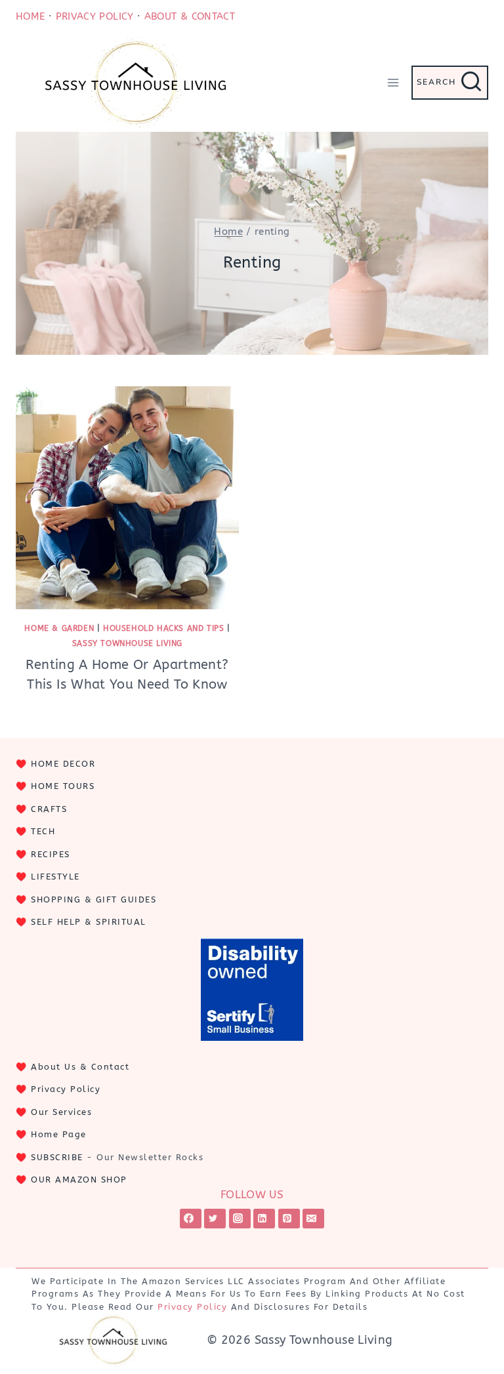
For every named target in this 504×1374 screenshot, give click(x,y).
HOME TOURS (62, 786)
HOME (30, 16)
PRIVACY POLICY (95, 16)
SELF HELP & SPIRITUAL (88, 922)
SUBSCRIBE (57, 1157)
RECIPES (50, 854)
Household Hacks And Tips (163, 628)
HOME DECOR (63, 764)
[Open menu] (393, 82)
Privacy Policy (65, 1089)
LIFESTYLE (55, 876)
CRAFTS (49, 809)
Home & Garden (59, 628)
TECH (43, 831)
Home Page (59, 1134)
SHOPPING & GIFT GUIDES (93, 899)
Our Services (61, 1112)
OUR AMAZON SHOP (79, 1179)
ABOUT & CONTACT (189, 16)
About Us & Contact (80, 1067)
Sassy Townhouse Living (127, 643)
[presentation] (127, 497)
